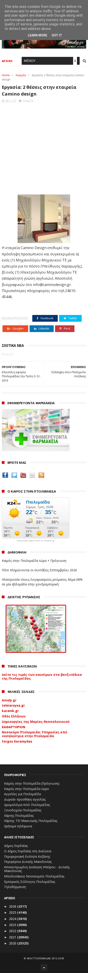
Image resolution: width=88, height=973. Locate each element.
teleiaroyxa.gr (13, 705)
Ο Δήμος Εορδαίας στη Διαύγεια (27, 851)
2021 (13, 937)
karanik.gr (10, 711)
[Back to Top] (44, 967)
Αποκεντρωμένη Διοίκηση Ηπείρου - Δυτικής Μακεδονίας (37, 869)
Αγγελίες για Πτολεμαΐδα (22, 794)
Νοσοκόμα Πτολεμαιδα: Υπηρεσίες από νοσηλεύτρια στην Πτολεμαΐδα (34, 734)
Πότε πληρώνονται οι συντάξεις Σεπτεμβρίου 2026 (39, 570)
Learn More (37, 35)
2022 (13, 931)
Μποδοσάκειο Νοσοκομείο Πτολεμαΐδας (34, 876)
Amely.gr (9, 700)
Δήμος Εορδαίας (16, 846)
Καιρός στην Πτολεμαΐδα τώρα (26, 789)
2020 (13, 943)
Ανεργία (21, 75)
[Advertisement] (44, 147)
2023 (13, 925)
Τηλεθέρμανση (15, 887)
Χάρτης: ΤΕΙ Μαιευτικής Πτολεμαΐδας (30, 821)
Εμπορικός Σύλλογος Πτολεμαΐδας (29, 881)
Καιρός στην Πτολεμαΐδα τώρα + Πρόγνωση (34, 560)
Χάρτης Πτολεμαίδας (19, 815)
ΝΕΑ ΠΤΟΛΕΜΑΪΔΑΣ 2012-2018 (45, 958)
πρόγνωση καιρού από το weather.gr (36, 541)
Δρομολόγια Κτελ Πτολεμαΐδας (27, 805)
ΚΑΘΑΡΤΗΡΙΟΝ (13, 727)
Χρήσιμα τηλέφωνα (18, 826)
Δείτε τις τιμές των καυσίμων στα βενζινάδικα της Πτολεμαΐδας (42, 676)
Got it (57, 35)
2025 (13, 912)
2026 (13, 906)
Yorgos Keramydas (17, 741)
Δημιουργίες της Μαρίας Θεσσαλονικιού (35, 721)
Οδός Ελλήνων (14, 716)
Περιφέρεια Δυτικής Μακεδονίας (28, 861)
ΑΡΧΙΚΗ (7, 61)
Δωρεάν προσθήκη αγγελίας (25, 799)
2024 (13, 919)
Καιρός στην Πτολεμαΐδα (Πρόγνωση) (31, 783)
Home (6, 75)
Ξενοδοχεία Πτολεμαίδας (22, 810)
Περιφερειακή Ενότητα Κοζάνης (27, 856)
